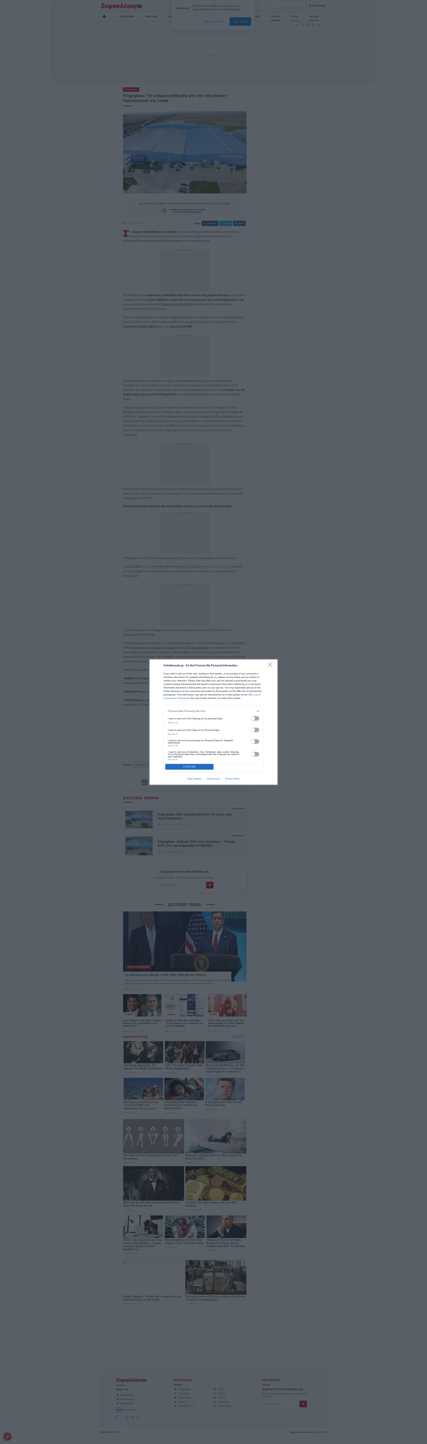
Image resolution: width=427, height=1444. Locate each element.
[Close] (271, 666)
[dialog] (213, 722)
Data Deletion (194, 778)
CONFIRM (189, 766)
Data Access (213, 778)
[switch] (255, 718)
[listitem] (213, 711)
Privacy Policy (232, 778)
